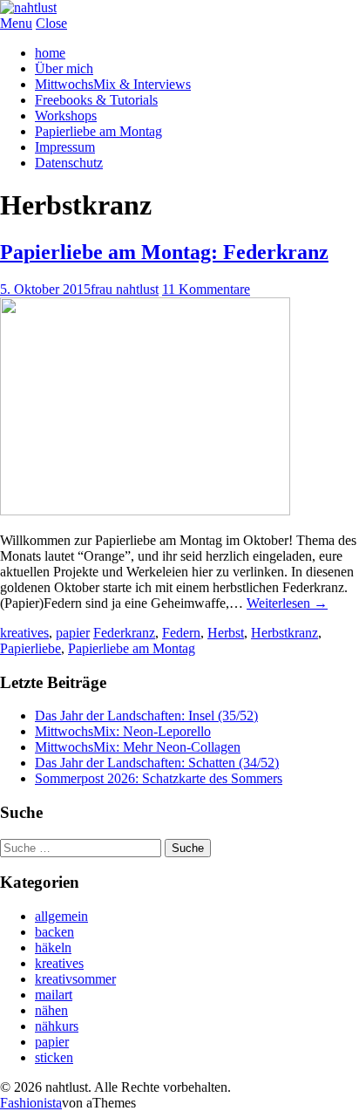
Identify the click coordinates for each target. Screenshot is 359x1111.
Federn (181, 632)
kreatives (24, 632)
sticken (54, 1057)
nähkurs (56, 1026)
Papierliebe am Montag (98, 131)
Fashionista (31, 1102)
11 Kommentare (206, 289)
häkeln (53, 947)
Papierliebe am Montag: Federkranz (164, 252)
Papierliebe (30, 648)
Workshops (66, 115)
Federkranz (124, 632)
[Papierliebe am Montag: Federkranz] (145, 510)
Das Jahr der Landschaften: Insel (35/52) (146, 715)
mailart (53, 994)
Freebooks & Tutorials (96, 99)
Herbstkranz (284, 632)
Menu (16, 23)
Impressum (65, 147)
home (50, 52)
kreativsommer (75, 978)
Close (51, 23)
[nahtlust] (28, 7)
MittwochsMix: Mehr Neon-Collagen (137, 747)
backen (54, 931)
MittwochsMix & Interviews (113, 84)
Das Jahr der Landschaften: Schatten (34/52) (157, 762)
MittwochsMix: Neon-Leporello (123, 731)
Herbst (225, 632)
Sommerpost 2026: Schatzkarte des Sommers (158, 778)
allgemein (61, 916)
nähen (51, 1010)
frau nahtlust (125, 289)
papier (73, 632)
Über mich (64, 68)
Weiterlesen (287, 603)
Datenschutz (69, 162)
